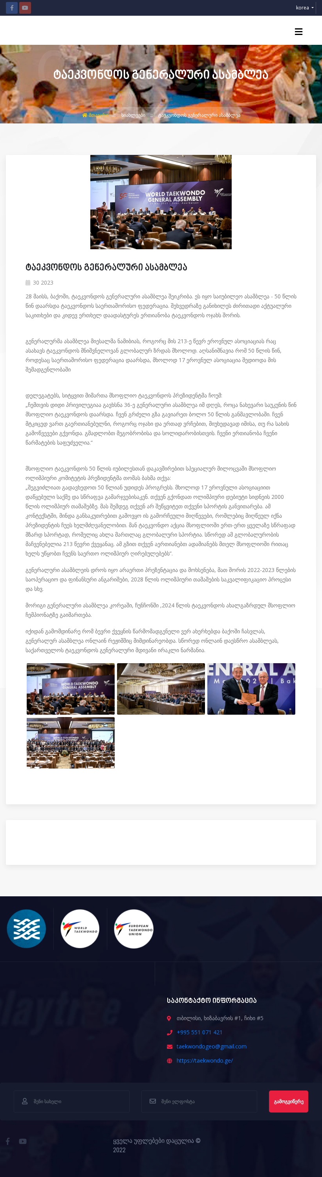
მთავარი (99, 115)
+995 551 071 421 (200, 1032)
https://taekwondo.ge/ (205, 1060)
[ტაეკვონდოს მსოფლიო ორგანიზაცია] (80, 928)
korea (303, 7)
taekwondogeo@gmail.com (212, 1046)
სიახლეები (133, 115)
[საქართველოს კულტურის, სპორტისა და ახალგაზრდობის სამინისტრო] (27, 928)
